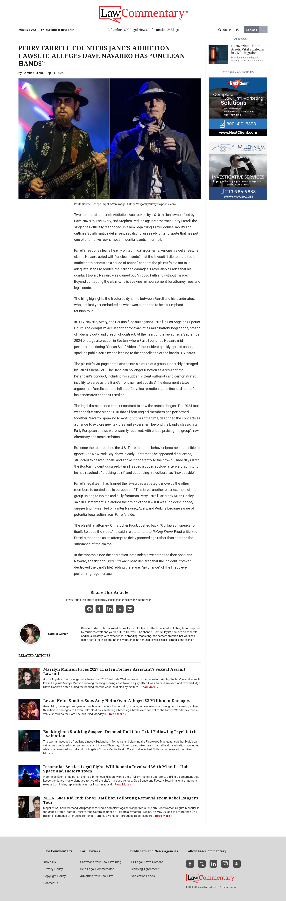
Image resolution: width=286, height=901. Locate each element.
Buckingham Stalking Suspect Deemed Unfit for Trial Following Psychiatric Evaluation (120, 734)
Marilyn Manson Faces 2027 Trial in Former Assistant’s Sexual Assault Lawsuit (114, 671)
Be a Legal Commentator (97, 869)
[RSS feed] (237, 864)
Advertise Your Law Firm (96, 876)
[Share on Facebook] (99, 609)
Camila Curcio (58, 634)
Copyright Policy (54, 876)
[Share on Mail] (130, 609)
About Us (49, 862)
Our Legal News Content (146, 862)
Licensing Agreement (144, 869)
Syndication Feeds (142, 876)
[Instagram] (225, 864)
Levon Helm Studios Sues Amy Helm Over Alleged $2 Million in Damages (116, 700)
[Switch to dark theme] (237, 30)
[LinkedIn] (213, 864)
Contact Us (50, 883)
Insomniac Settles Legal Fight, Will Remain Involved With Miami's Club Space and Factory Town (116, 769)
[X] (202, 864)
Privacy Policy (53, 869)
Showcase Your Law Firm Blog (100, 862)
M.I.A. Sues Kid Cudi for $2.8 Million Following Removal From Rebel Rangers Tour (120, 800)
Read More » (149, 687)
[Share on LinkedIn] (109, 609)
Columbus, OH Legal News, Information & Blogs (143, 30)
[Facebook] (190, 864)
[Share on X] (120, 609)
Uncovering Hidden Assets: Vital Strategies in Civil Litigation (248, 49)
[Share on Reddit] (89, 609)
